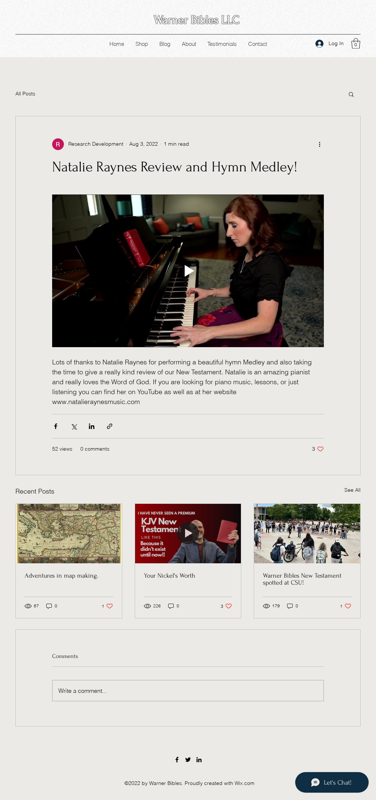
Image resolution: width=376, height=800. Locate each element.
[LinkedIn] (199, 759)
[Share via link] (109, 426)
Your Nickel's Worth (169, 575)
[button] (355, 43)
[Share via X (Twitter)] (73, 426)
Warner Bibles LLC (196, 20)
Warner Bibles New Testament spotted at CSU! (302, 579)
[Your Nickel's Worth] (188, 533)
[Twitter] (188, 759)
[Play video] (188, 270)
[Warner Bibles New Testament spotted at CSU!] (307, 533)
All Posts (25, 93)
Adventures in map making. (61, 575)
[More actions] (319, 144)
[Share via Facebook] (55, 426)
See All (352, 490)
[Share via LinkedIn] (91, 426)
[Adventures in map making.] (69, 533)
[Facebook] (177, 759)
